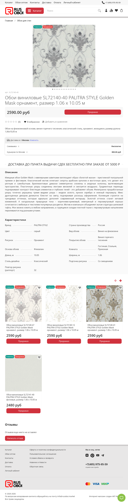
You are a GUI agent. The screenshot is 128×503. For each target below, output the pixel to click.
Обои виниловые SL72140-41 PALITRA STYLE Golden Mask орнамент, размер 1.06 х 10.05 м (103, 327)
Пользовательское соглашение (43, 454)
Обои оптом (21, 2)
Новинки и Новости (38, 462)
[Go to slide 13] (73, 89)
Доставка (46, 2)
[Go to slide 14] (75, 89)
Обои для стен (24, 20)
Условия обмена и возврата (42, 458)
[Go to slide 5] (59, 89)
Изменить (34, 140)
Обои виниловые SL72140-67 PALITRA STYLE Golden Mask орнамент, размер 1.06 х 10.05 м (22, 327)
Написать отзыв (15, 438)
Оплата (57, 2)
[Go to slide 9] (66, 89)
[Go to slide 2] (54, 89)
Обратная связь (36, 466)
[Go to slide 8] (64, 89)
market (72, 496)
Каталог (9, 2)
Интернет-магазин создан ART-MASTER (106, 496)
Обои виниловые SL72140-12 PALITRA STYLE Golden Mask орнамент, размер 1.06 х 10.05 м (62, 327)
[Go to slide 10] (68, 89)
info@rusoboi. (63, 496)
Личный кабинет (72, 2)
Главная (9, 20)
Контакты (35, 2)
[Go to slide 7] (63, 89)
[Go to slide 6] (61, 89)
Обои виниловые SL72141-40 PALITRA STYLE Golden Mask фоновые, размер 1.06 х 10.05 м (21, 397)
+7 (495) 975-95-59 (112, 2)
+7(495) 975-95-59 (97, 464)
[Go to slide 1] (52, 89)
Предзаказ (93, 112)
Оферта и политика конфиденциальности (48, 450)
